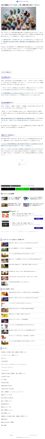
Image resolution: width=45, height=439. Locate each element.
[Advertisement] (22, 61)
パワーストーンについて (6, 185)
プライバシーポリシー (33, 435)
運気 (30, 185)
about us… (12, 435)
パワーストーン (24, 185)
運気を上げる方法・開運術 (16, 185)
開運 (33, 185)
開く (10, 72)
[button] (37, 189)
